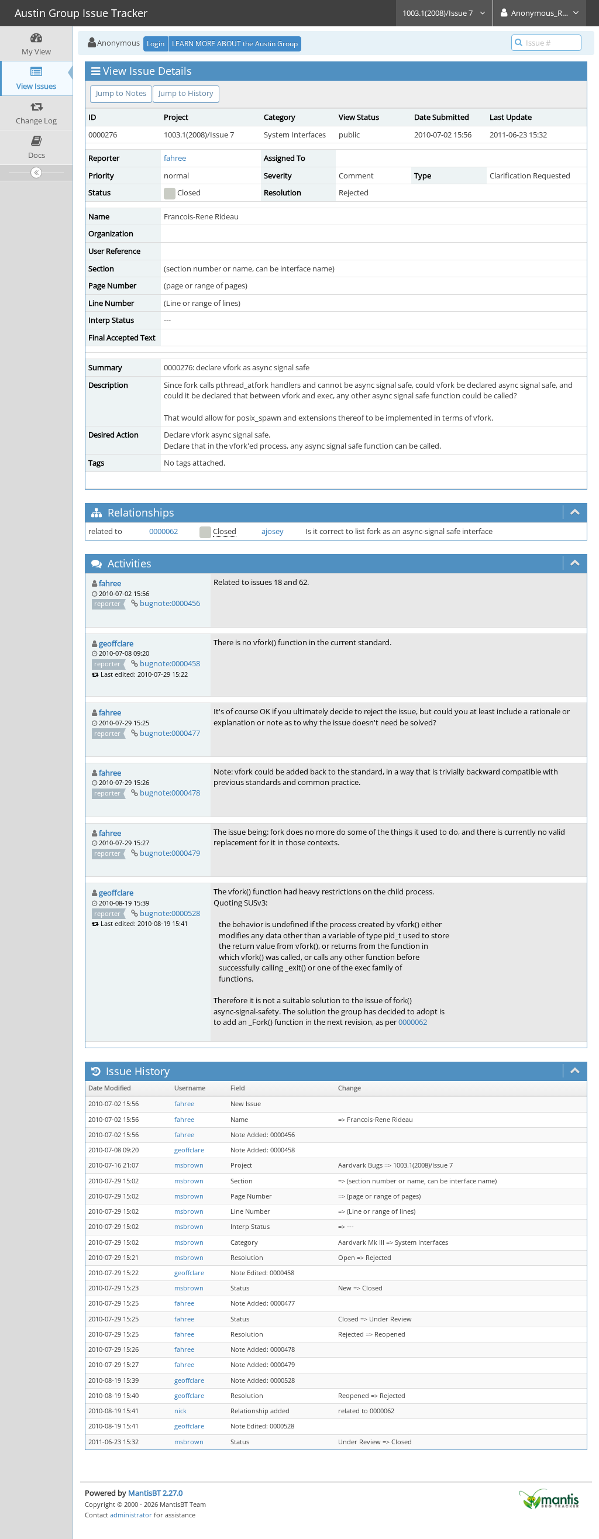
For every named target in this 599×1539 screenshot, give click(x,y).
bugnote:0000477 (170, 733)
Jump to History (186, 93)
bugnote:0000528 (170, 913)
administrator (131, 1514)
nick (180, 1411)
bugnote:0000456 (170, 603)
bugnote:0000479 (170, 853)
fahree (175, 158)
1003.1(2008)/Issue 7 (438, 13)
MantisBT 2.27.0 (155, 1493)
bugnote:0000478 (170, 792)
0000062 (163, 531)
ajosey (272, 531)
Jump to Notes (121, 93)
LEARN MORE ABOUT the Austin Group (235, 44)
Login (155, 44)
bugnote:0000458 (170, 663)
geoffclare (116, 643)
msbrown (189, 1165)
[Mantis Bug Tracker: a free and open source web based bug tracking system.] (549, 1498)
